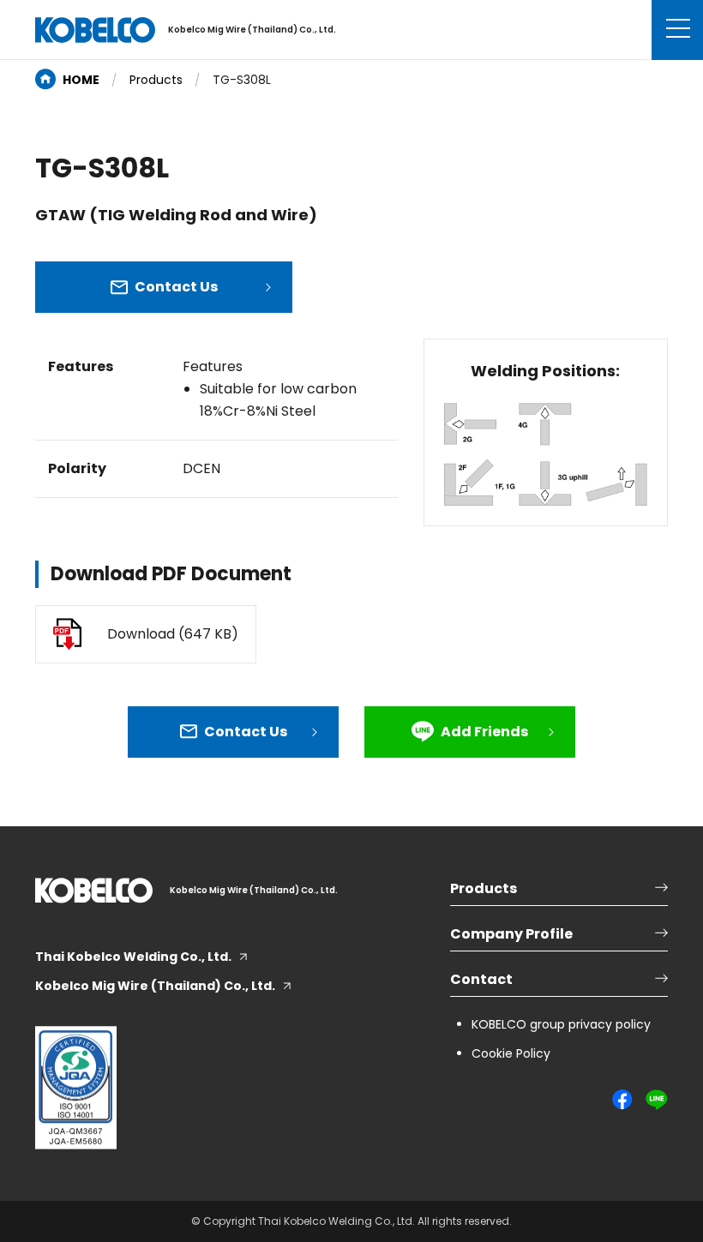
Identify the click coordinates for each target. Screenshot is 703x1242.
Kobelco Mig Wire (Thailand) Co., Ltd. (155, 985)
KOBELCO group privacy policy (561, 1024)
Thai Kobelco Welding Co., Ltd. (133, 956)
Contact (481, 979)
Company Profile (511, 934)
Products (156, 79)
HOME (81, 79)
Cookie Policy (511, 1053)
